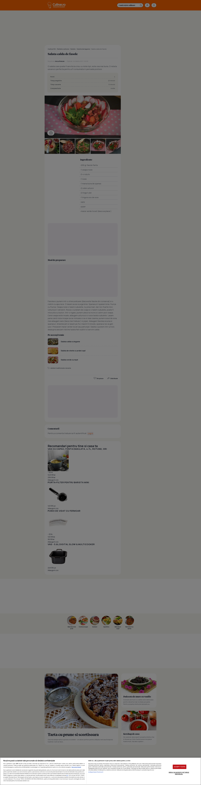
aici (67, 775)
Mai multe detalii (76, 767)
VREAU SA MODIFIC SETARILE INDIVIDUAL (179, 773)
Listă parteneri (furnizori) (95, 772)
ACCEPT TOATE (179, 767)
